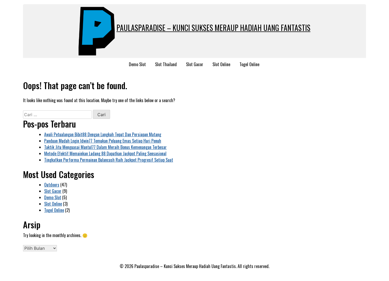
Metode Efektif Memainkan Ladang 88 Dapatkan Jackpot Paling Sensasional (105, 153)
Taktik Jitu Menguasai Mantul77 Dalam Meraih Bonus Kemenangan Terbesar (105, 147)
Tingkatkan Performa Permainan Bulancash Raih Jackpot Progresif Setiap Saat (108, 160)
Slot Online (221, 64)
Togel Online (249, 64)
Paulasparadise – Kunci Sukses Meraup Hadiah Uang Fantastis (213, 27)
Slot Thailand (166, 64)
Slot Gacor (194, 64)
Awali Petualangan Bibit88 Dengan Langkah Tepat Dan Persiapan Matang (102, 134)
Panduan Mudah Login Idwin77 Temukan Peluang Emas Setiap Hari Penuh (102, 141)
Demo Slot (137, 64)
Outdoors (51, 185)
